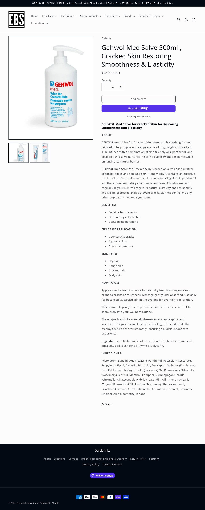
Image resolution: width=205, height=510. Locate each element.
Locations (60, 458)
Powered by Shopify (50, 503)
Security (154, 458)
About (47, 458)
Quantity (106, 80)
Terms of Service (112, 464)
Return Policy (138, 458)
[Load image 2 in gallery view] (40, 153)
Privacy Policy (91, 464)
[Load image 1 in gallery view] (18, 153)
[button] (49, 16)
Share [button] (108, 403)
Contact (73, 458)
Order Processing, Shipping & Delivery (104, 458)
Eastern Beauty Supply (28, 503)
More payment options (139, 116)
